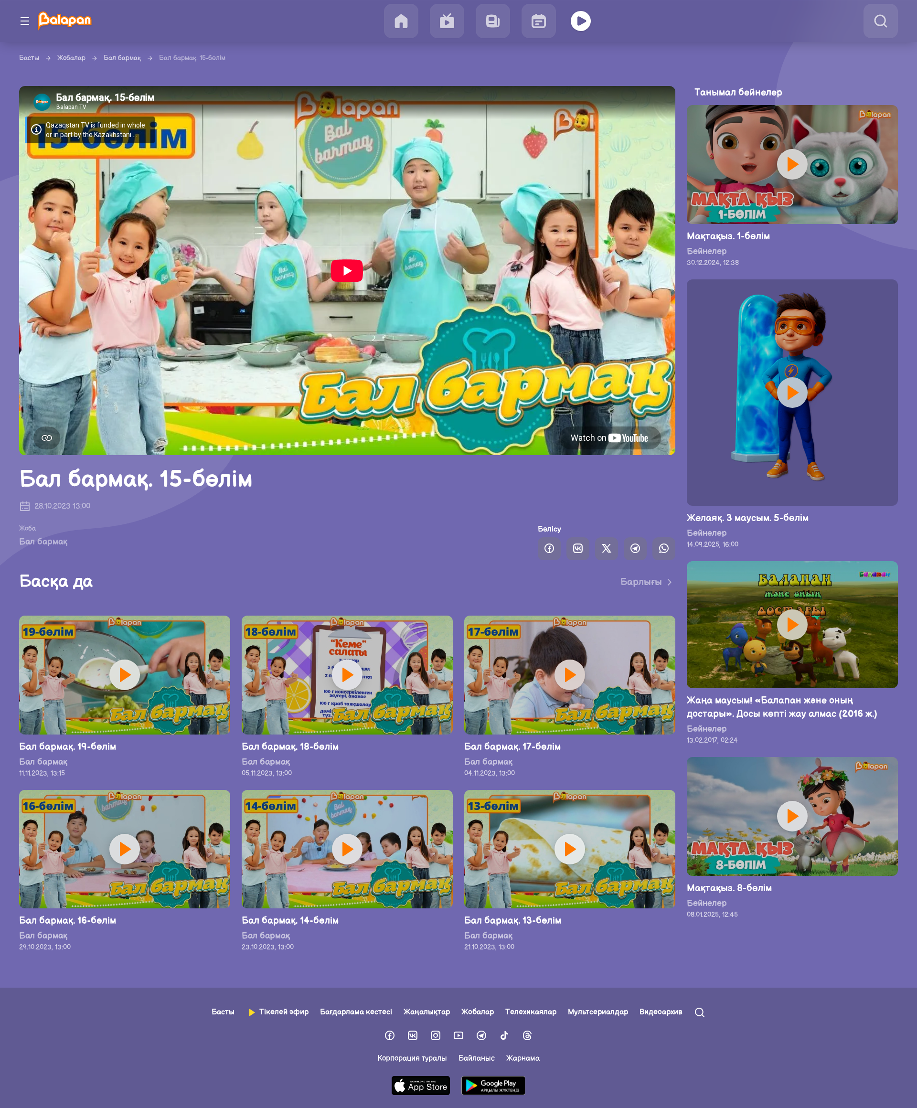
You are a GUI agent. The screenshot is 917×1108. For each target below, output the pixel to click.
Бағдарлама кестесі (356, 1012)
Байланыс (476, 1058)
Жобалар (71, 58)
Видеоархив (661, 1012)
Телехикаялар (530, 1012)
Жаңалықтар (427, 1012)
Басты (29, 58)
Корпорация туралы (412, 1058)
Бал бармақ (122, 58)
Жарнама (523, 1058)
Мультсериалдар (598, 1012)
